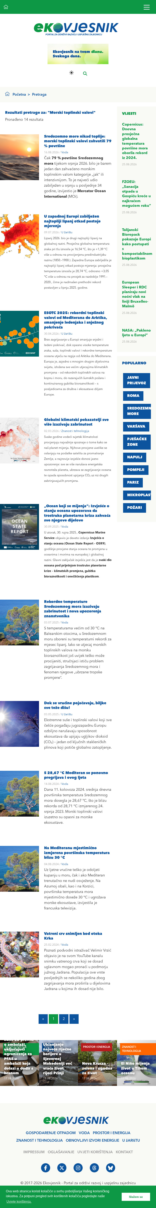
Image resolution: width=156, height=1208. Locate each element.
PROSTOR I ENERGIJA (111, 1133)
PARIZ (133, 482)
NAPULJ (134, 457)
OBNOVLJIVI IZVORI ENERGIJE (92, 1140)
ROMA (133, 396)
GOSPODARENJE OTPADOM (51, 1133)
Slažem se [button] (136, 1196)
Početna (19, 94)
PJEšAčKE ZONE (137, 442)
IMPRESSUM (34, 1152)
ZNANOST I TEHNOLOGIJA (39, 1140)
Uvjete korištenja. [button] (18, 1201)
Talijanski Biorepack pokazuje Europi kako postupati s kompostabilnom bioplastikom (137, 244)
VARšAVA (136, 426)
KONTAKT (124, 1152)
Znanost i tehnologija (75, 431)
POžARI (134, 508)
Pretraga (39, 94)
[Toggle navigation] (146, 7)
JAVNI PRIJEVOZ (136, 380)
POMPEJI (135, 470)
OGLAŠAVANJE (61, 1152)
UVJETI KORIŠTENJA (95, 1152)
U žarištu (66, 232)
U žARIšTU (131, 1140)
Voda (64, 152)
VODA (84, 1133)
